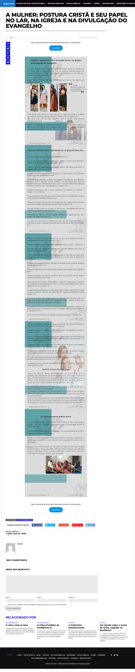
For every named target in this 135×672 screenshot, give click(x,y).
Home (19, 655)
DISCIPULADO (108, 3)
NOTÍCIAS (52, 658)
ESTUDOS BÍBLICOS (56, 3)
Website (71, 597)
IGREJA (97, 3)
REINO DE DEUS (85, 658)
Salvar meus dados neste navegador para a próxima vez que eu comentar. (37, 605)
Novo (8, 597)
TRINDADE (101, 655)
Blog (39, 655)
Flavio (11, 38)
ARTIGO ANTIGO (12, 531)
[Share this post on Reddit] (8, 62)
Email (39, 597)
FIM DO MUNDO (63, 658)
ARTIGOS (71, 622)
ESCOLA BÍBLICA (73, 3)
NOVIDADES (71, 655)
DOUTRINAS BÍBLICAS (39, 658)
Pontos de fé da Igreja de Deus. (30, 3)
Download (56, 48)
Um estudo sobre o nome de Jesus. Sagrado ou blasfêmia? (113, 627)
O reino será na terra (16, 534)
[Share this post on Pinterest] (8, 58)
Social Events (29, 655)
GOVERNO (87, 3)
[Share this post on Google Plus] (8, 53)
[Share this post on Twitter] (8, 48)
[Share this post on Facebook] (8, 44)
